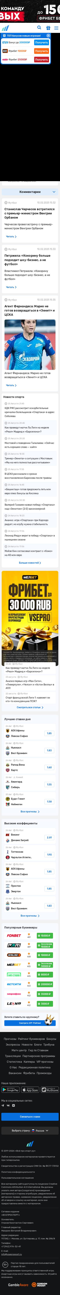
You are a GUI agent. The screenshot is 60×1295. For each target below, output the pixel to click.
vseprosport (6, 28)
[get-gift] (48, 28)
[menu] (56, 28)
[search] (39, 28)
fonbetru (30, 647)
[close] (48, 36)
